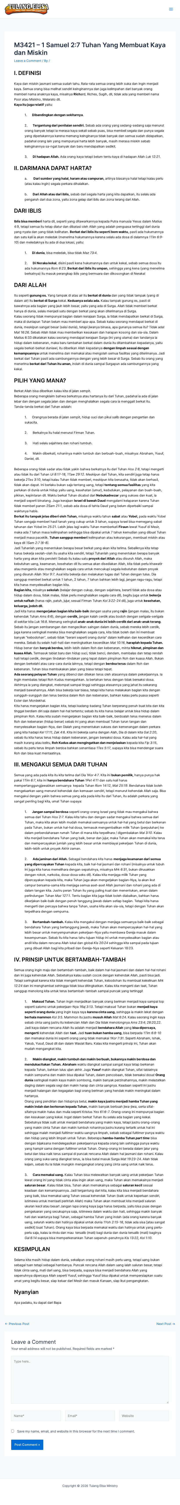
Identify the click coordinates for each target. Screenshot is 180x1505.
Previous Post (17, 1324)
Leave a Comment (27, 61)
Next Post (166, 1324)
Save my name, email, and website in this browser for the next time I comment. (76, 1431)
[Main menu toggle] (171, 9)
